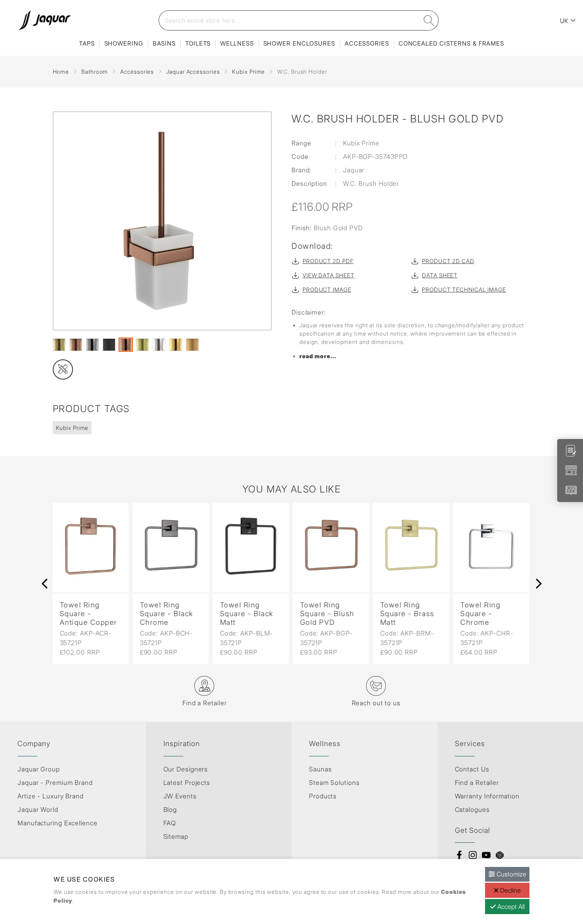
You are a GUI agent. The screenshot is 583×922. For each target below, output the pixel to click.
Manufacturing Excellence (57, 823)
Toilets (198, 43)
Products (323, 796)
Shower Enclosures (299, 43)
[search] (429, 20)
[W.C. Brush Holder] (162, 220)
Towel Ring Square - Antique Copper (88, 613)
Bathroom (94, 71)
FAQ (169, 823)
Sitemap (175, 836)
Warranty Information (487, 796)
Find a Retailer (477, 782)
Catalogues (472, 809)
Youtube (486, 855)
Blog (170, 809)
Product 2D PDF (328, 261)
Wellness (236, 43)
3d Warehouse (499, 855)
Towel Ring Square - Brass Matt (407, 613)
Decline (510, 890)
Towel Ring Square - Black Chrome (166, 613)
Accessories (367, 43)
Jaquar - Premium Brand (55, 782)
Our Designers (185, 769)
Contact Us (472, 769)
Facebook (459, 855)
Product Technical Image (464, 289)
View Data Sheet (329, 275)
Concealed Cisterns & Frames (451, 43)
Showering (123, 43)
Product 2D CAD (448, 261)
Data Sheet (440, 275)
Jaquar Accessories (193, 71)
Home (61, 71)
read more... (317, 356)
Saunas (320, 769)
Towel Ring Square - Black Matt (246, 613)
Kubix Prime (248, 71)
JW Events (180, 796)
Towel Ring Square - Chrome (480, 613)
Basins (164, 43)
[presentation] (45, 584)
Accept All (510, 907)
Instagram (472, 855)
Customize (510, 874)
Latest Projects (187, 782)
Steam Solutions (334, 782)
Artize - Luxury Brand (50, 796)
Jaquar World (37, 809)
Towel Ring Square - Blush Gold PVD (327, 613)
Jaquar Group (38, 769)
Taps (87, 43)
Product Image (327, 289)
